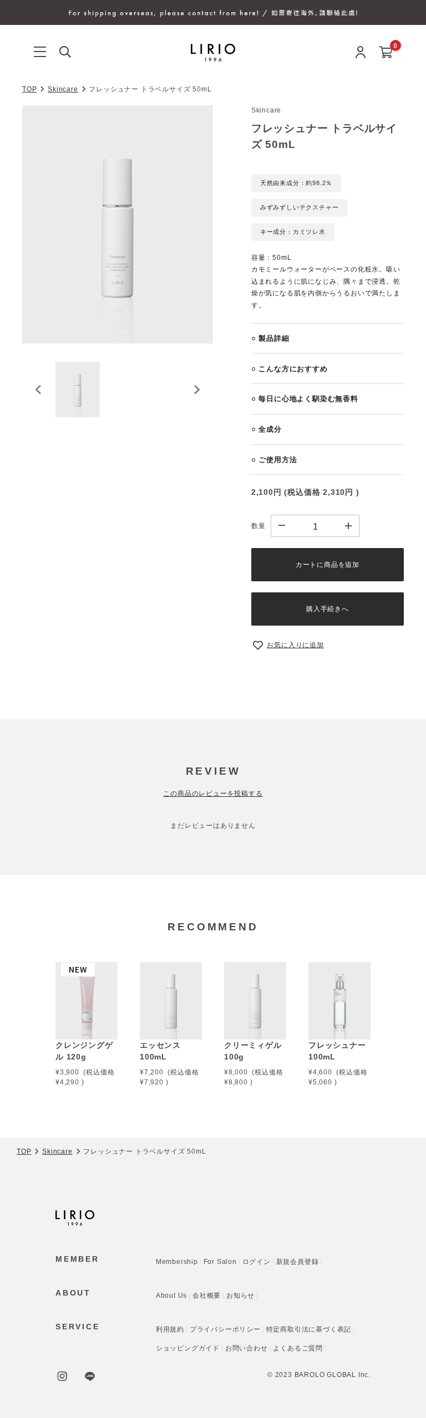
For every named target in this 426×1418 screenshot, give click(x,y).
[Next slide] (196, 389)
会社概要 (206, 1295)
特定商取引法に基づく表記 (309, 1329)
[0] (386, 52)
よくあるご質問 (298, 1348)
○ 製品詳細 (270, 338)
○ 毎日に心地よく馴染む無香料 (304, 399)
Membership (177, 1262)
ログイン (256, 1262)
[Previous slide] (39, 389)
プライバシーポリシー (225, 1329)
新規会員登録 (297, 1262)
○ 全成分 (266, 429)
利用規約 (170, 1329)
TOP (29, 89)
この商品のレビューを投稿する (212, 793)
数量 (258, 526)
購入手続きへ (327, 609)
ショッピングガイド (188, 1348)
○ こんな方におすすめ (289, 369)
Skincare (63, 89)
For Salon (220, 1262)
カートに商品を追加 (327, 565)
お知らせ (240, 1295)
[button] (77, 389)
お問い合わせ (246, 1348)
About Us (171, 1295)
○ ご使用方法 (274, 459)
